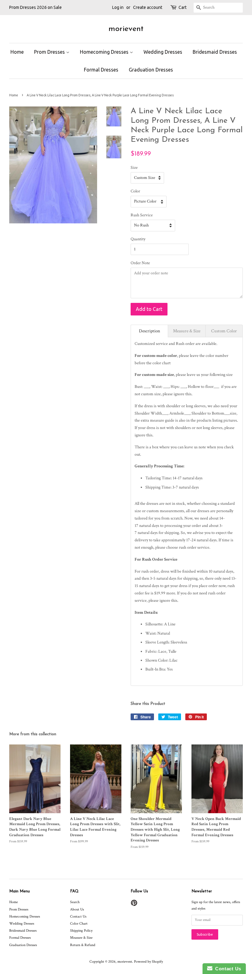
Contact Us (78, 916)
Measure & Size (81, 937)
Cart (183, 7)
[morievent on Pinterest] (134, 904)
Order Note (140, 263)
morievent (126, 29)
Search (75, 902)
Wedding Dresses (163, 52)
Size (134, 167)
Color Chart (79, 923)
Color (135, 191)
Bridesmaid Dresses (215, 52)
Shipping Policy (81, 930)
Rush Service (142, 215)
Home (17, 52)
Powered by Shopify (148, 961)
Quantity (138, 239)
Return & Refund (82, 945)
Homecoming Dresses (105, 52)
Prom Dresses (50, 52)
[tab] (149, 331)
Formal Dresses (101, 69)
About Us (77, 909)
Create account (147, 7)
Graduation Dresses (151, 69)
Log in (118, 7)
